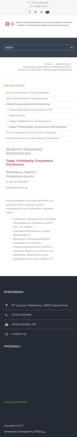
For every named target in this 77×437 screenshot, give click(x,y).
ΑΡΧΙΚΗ (48, 64)
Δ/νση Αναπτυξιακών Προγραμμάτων (27, 98)
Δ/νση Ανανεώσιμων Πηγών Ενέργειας (28, 92)
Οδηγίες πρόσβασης (15, 402)
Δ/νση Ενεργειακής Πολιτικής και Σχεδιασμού (32, 132)
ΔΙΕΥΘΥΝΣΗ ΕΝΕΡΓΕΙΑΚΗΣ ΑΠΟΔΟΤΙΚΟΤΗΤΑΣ (46, 67)
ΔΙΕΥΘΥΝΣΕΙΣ (63, 64)
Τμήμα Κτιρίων (17, 115)
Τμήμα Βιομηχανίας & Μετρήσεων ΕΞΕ (30, 109)
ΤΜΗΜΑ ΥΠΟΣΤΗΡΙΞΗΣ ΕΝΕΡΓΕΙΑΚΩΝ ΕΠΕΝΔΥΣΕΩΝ (45, 70)
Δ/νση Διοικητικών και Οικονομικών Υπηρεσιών (33, 138)
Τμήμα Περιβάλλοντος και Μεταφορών (30, 121)
